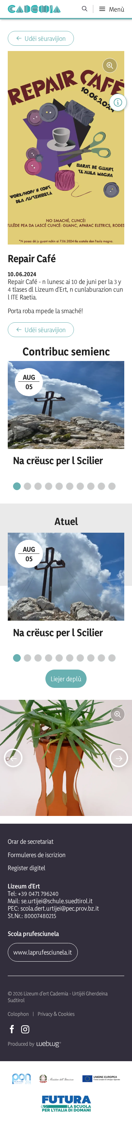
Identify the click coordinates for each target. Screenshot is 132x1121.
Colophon (18, 1014)
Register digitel (26, 868)
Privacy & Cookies (56, 1014)
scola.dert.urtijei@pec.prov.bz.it (59, 908)
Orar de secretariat (31, 841)
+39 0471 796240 (38, 893)
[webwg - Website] (47, 1043)
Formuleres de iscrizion (36, 855)
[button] (13, 758)
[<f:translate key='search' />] (84, 9)
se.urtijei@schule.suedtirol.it (57, 901)
